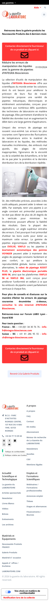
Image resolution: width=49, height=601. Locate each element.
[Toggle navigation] (44, 14)
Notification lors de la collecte (19, 597)
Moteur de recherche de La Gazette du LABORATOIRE (36, 440)
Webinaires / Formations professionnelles (34, 487)
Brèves (5, 514)
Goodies (30, 454)
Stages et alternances (37, 506)
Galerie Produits (9, 552)
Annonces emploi (35, 496)
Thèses (30, 501)
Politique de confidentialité (15, 452)
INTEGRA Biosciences (24, 83)
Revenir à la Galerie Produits (24, 373)
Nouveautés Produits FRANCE (12, 545)
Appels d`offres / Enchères (10, 564)
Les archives (7, 524)
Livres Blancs (8, 503)
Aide (36, 7)
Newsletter (7, 498)
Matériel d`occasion (11, 557)
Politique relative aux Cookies (16, 455)
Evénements (8, 519)
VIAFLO (22, 246)
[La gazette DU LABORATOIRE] (10, 406)
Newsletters (32, 448)
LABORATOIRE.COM (11, 571)
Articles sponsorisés (11, 493)
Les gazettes (8, 3)
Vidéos (5, 508)
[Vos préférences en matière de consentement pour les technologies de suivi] (2, 450)
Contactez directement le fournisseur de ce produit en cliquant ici (24, 47)
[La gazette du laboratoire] (14, 15)
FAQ (28, 416)
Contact (30, 421)
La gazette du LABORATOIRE (8, 486)
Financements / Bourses (34, 513)
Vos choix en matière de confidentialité (27, 591)
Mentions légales (34, 464)
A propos (31, 411)
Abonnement (33, 432)
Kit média (31, 426)
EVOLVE (11, 246)
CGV (28, 459)
